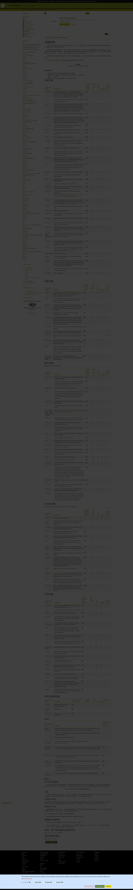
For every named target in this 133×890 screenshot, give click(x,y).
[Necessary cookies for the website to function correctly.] (29, 882)
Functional (58, 882)
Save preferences (100, 886)
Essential (26, 882)
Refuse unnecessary (89, 886)
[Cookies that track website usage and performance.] (40, 882)
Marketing (47, 882)
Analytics (37, 882)
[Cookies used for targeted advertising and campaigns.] (51, 882)
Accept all (108, 886)
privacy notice (28, 878)
